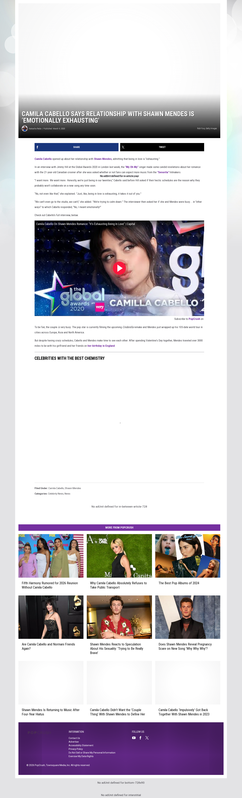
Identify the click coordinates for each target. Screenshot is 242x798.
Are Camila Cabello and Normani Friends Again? (48, 646)
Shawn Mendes (103, 158)
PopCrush (194, 318)
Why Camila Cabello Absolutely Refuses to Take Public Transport (118, 585)
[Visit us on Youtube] (135, 738)
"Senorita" (163, 172)
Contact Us (74, 738)
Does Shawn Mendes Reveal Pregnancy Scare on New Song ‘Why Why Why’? (185, 646)
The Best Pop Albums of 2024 (179, 583)
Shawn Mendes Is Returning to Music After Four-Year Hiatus (51, 712)
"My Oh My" (132, 167)
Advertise (74, 741)
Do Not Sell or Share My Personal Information (92, 752)
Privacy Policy (76, 749)
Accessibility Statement (81, 745)
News (67, 493)
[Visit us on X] (148, 738)
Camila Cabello (43, 158)
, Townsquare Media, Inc (57, 765)
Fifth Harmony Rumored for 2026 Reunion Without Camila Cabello (50, 585)
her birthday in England (101, 345)
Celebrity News (56, 493)
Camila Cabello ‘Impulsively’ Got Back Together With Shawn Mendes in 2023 (184, 712)
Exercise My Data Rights (81, 756)
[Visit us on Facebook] (141, 738)
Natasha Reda (35, 128)
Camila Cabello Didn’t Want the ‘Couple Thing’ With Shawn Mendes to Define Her (117, 712)
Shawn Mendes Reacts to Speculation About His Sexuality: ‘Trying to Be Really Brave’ (116, 648)
